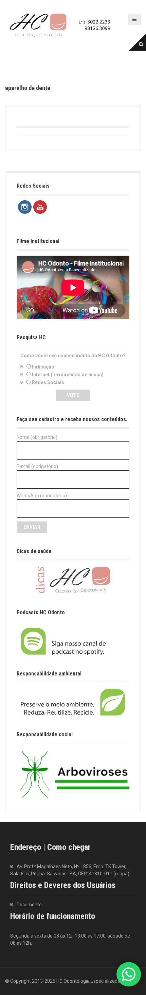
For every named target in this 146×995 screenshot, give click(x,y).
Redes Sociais (48, 382)
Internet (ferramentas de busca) (68, 374)
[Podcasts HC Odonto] (73, 641)
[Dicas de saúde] (73, 579)
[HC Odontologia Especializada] (61, 25)
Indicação (43, 367)
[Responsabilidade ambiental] (73, 701)
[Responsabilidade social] (73, 774)
